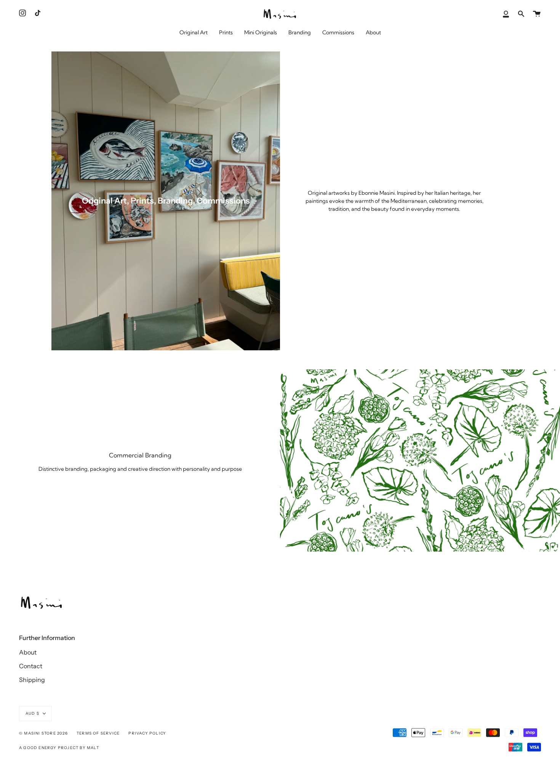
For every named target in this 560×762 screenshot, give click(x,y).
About (28, 652)
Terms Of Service (98, 733)
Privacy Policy (147, 733)
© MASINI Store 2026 (43, 733)
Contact (30, 666)
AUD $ (32, 713)
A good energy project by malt (59, 747)
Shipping (32, 679)
